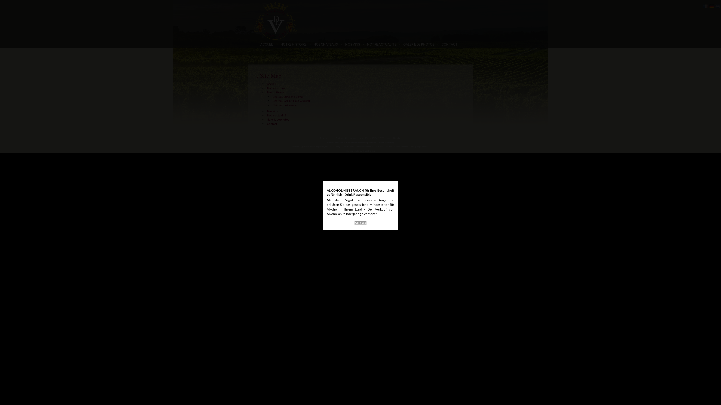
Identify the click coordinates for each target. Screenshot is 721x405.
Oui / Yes (360, 222)
